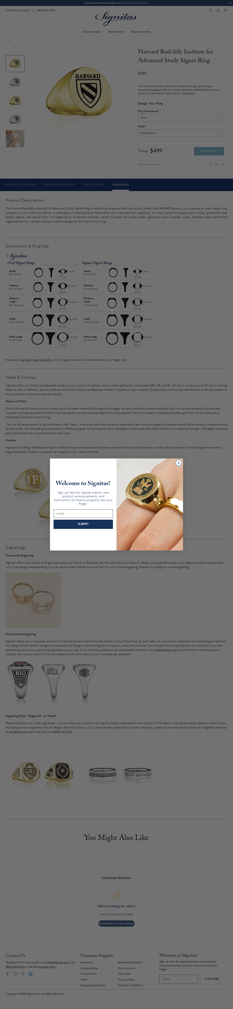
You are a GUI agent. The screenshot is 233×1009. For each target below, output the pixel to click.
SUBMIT (83, 524)
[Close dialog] (179, 463)
